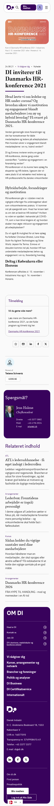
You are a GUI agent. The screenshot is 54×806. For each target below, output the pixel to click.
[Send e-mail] (23, 344)
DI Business (14, 683)
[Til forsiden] (10, 7)
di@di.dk (19, 749)
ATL (7, 456)
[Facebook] (18, 760)
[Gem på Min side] (16, 344)
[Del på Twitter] (46, 344)
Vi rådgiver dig (24, 66)
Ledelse (13, 379)
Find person (13, 779)
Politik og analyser (18, 678)
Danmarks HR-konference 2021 (24, 331)
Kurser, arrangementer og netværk (23, 664)
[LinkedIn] (10, 760)
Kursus (8, 536)
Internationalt (15, 695)
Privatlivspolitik (14, 784)
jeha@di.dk (32, 426)
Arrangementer (11, 494)
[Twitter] (26, 760)
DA (15, 802)
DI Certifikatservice (19, 689)
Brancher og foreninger (21, 672)
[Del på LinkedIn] (31, 344)
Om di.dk (11, 774)
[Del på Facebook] (38, 344)
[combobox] (15, 802)
